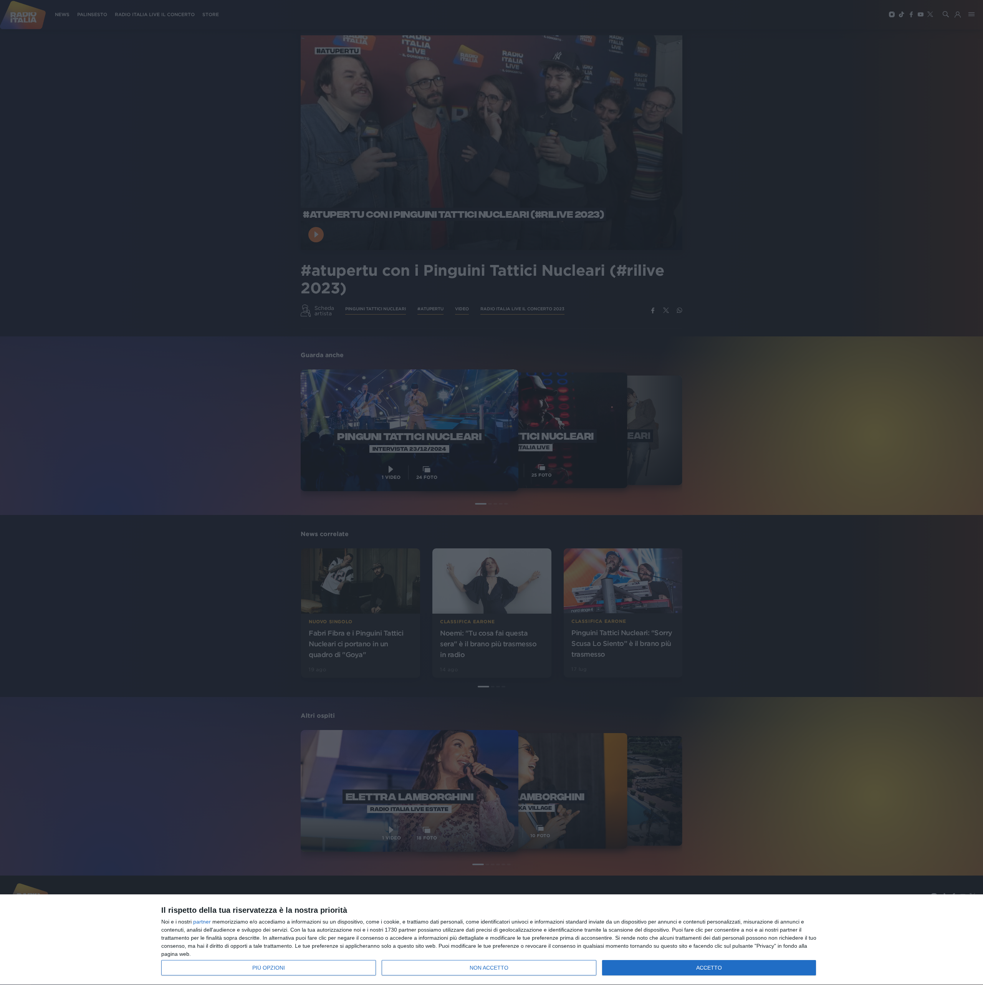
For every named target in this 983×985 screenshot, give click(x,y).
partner (202, 921)
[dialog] (491, 940)
